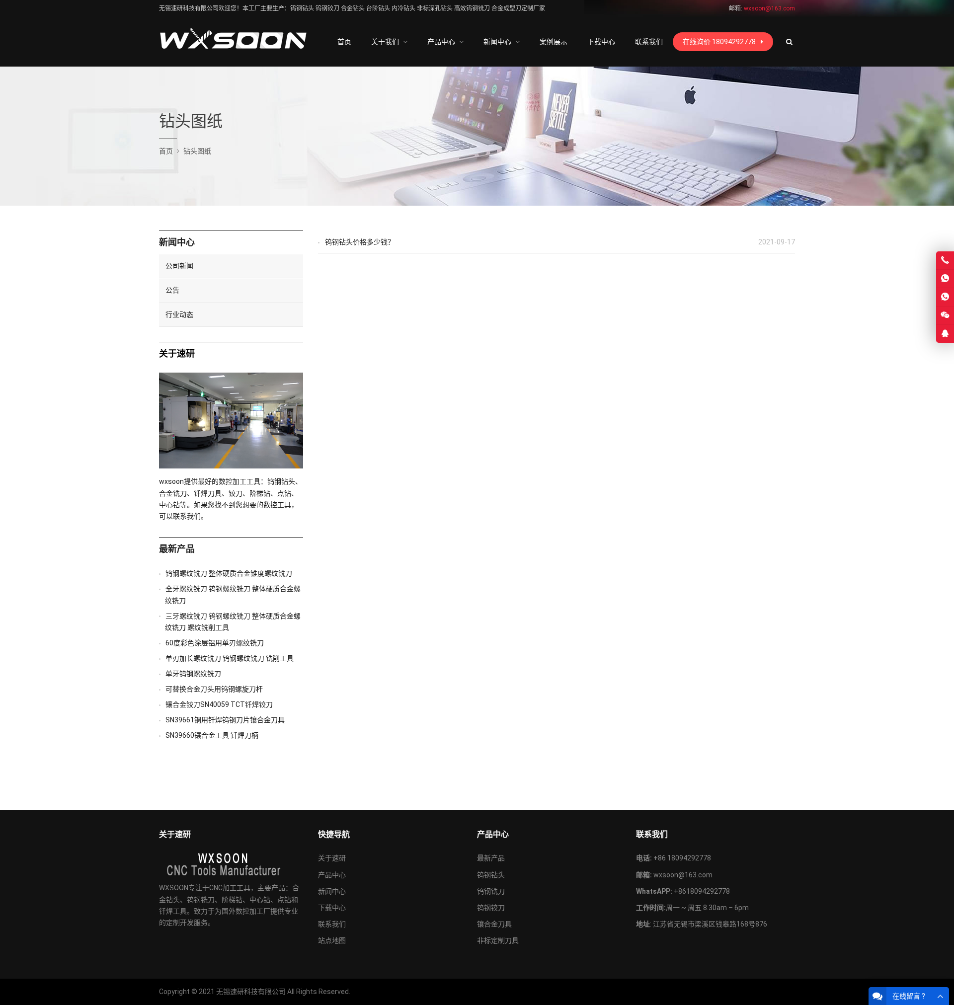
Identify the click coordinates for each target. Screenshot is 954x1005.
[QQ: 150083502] (945, 334)
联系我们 (332, 924)
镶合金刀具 (494, 924)
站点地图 (332, 940)
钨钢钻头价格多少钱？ (360, 242)
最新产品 (177, 548)
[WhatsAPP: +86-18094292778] (945, 279)
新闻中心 (177, 242)
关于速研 (332, 858)
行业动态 (179, 314)
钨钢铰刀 (491, 908)
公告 (172, 290)
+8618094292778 (702, 891)
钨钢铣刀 (491, 891)
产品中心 (332, 875)
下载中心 (332, 908)
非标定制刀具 (498, 940)
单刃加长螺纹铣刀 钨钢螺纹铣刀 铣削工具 (229, 658)
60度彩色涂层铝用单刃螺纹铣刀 (214, 643)
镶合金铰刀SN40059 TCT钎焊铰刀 (219, 704)
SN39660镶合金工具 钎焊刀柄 (211, 735)
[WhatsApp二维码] (945, 297)
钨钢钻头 (491, 875)
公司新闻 (179, 266)
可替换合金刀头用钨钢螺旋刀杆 (214, 689)
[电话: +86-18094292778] (945, 260)
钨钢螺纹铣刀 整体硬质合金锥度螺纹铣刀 (228, 573)
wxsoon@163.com (683, 875)
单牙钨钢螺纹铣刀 (193, 674)
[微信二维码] (945, 315)
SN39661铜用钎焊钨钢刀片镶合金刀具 (225, 720)
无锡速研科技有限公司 (251, 992)
